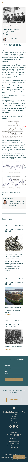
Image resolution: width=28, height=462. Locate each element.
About (14, 416)
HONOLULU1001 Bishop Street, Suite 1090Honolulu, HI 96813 (14, 434)
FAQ (6, 454)
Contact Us (14, 400)
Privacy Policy (11, 454)
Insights (14, 418)
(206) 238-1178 (14, 448)
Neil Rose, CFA (12, 38)
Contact (14, 420)
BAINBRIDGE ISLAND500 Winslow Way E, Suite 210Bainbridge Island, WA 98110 (14, 443)
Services (14, 414)
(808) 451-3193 (14, 438)
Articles (15, 25)
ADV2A (18, 454)
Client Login (14, 422)
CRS (22, 454)
